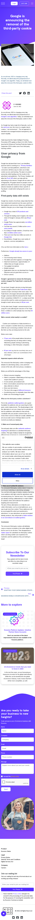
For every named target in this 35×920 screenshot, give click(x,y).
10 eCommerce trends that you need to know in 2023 (17, 668)
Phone (3, 753)
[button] (14, 3)
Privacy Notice (5, 857)
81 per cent (8, 350)
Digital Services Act (7, 862)
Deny (17, 481)
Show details (25, 469)
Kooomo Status (6, 851)
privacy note (15, 776)
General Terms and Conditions (10, 859)
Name (3, 727)
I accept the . (11, 776)
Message (4, 762)
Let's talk (24, 3)
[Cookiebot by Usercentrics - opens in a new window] (25, 437)
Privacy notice (17, 894)
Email (2, 744)
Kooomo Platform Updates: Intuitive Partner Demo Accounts (17, 631)
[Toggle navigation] (32, 3)
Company (4, 735)
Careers (3, 868)
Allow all (17, 475)
